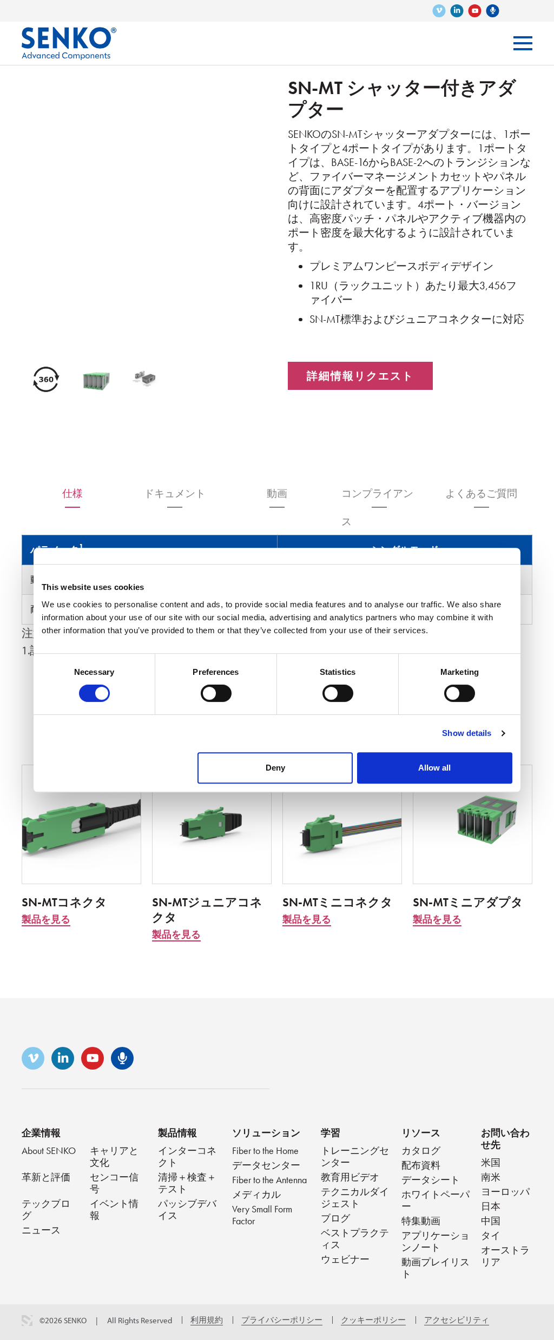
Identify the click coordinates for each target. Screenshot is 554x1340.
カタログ (420, 1150)
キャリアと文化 (114, 1156)
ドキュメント (175, 493)
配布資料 (420, 1165)
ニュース (41, 1230)
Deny (275, 767)
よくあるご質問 (481, 493)
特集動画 (420, 1221)
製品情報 (177, 1132)
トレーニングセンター (355, 1156)
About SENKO (49, 1150)
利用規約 (206, 1320)
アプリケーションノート (435, 1241)
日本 (490, 1206)
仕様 (72, 493)
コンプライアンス (377, 497)
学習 (330, 1132)
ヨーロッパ (505, 1191)
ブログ (335, 1218)
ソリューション (266, 1132)
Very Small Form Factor (262, 1215)
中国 (490, 1221)
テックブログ (46, 1209)
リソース (420, 1132)
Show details (466, 733)
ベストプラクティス (355, 1238)
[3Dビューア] (46, 379)
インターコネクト (187, 1156)
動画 (277, 493)
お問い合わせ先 (505, 1138)
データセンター (266, 1165)
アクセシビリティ (456, 1320)
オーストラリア (505, 1256)
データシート (430, 1179)
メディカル (256, 1194)
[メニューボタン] (522, 43)
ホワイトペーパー (435, 1200)
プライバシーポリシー (281, 1320)
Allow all (434, 767)
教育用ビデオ (350, 1177)
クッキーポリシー (373, 1320)
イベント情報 (114, 1209)
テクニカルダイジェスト (355, 1197)
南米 (490, 1177)
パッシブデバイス (187, 1209)
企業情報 (41, 1132)
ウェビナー (345, 1259)
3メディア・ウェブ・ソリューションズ (27, 1320)
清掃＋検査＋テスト (187, 1183)
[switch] (216, 693)
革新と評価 (46, 1177)
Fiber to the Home (265, 1150)
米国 (490, 1162)
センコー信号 (114, 1183)
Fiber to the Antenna (269, 1179)
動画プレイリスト (435, 1268)
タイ (490, 1235)
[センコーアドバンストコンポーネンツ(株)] (69, 35)
